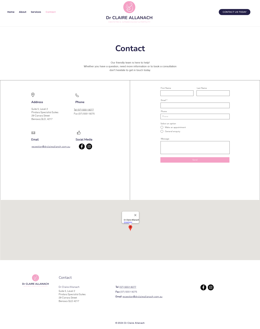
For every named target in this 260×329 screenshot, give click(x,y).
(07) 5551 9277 (127, 286)
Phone (164, 111)
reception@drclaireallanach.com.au (142, 296)
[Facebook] (82, 146)
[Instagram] (89, 146)
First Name (166, 88)
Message (165, 139)
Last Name (202, 88)
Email (163, 100)
